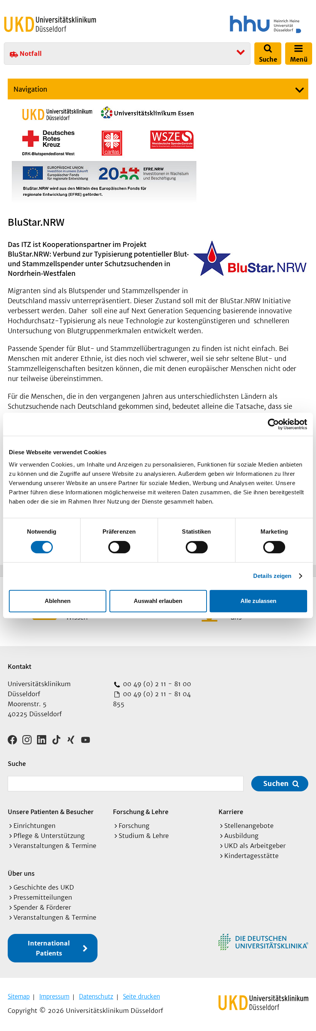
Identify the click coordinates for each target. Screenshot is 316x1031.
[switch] (119, 547)
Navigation (30, 89)
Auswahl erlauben (158, 601)
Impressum (54, 996)
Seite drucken (141, 996)
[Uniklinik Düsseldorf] (50, 24)
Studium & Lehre (144, 836)
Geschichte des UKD (43, 887)
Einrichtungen (34, 826)
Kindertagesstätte (251, 856)
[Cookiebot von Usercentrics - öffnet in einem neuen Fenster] (273, 424)
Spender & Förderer (42, 907)
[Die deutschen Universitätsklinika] (263, 942)
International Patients (49, 948)
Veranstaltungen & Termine (54, 846)
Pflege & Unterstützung (49, 836)
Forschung (134, 826)
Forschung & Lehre (140, 811)
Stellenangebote (249, 826)
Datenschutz (96, 996)
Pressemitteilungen (42, 897)
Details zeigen (272, 576)
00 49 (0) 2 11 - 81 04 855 (152, 699)
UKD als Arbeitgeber (255, 846)
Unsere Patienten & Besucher (51, 811)
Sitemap (19, 996)
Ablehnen (58, 601)
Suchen (276, 783)
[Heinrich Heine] (236, 24)
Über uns (21, 873)
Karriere (231, 811)
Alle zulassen (258, 601)
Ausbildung (241, 836)
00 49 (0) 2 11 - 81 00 (156, 684)
